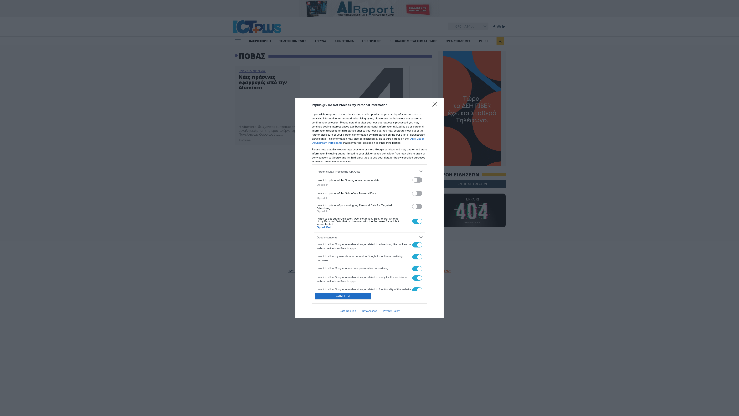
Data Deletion (347, 310)
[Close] (436, 105)
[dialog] (369, 208)
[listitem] (369, 171)
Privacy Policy (391, 310)
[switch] (417, 180)
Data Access (369, 310)
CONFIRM (343, 295)
